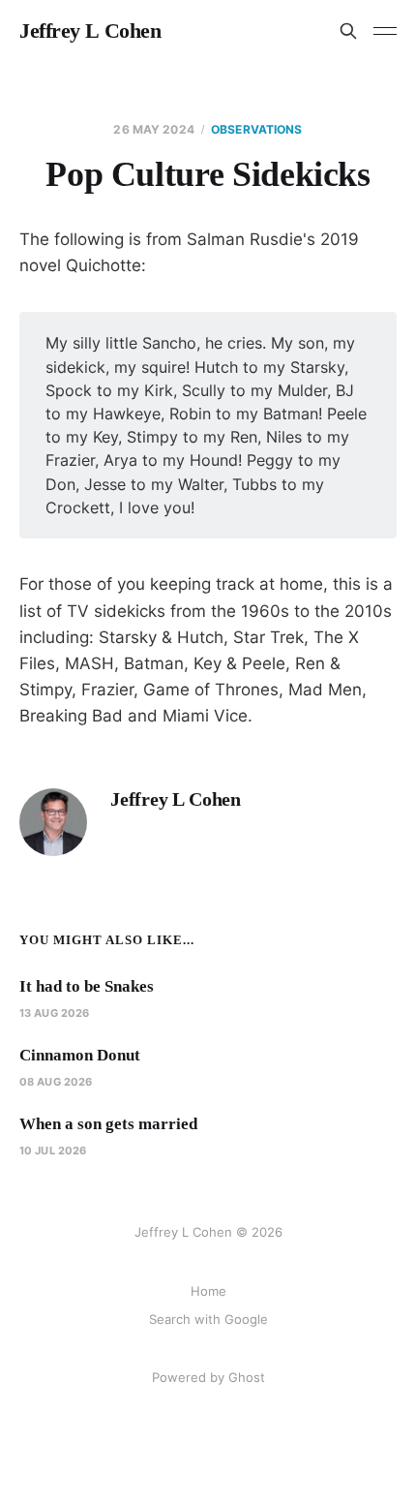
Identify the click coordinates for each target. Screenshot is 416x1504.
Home (208, 1291)
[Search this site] (348, 31)
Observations (256, 129)
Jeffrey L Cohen (90, 31)
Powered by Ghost (208, 1377)
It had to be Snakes (86, 986)
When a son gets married (108, 1124)
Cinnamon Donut (79, 1055)
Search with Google (208, 1319)
